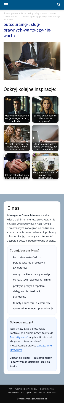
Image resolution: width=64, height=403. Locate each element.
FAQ (10, 388)
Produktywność (19, 337)
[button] (6, 5)
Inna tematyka (47, 388)
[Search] (59, 5)
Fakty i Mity (12, 392)
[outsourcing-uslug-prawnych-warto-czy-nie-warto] (32, 78)
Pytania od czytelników (26, 388)
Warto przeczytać (48, 392)
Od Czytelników (28, 392)
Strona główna (11, 13)
